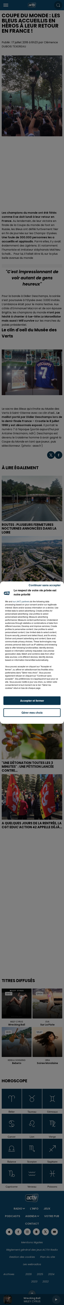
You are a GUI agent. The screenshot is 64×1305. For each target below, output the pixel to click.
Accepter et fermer (32, 701)
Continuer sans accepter (45, 585)
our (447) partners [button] (21, 601)
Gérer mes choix (32, 713)
